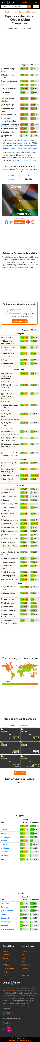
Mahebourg (5, 922)
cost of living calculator (11, 990)
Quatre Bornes (7, 911)
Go (29, 6)
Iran (23, 958)
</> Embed (19, 222)
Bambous (4, 925)
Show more (20, 773)
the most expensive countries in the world (21, 148)
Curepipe (4, 907)
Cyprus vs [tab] (13, 725)
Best (37, 2)
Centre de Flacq (7, 929)
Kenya (24, 972)
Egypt (24, 961)
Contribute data (19, 321)
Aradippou (5, 848)
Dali (2, 859)
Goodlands (5, 918)
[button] (6, 222)
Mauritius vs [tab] (25, 725)
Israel (24, 955)
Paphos (4, 841)
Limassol (4, 826)
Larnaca (4, 829)
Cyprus (22, 12)
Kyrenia (4, 844)
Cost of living (27, 2)
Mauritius (31, 12)
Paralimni (4, 855)
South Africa (26, 965)
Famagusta (5, 837)
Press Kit (6, 1023)
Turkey (24, 951)
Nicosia (4, 833)
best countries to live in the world (25, 160)
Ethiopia (25, 968)
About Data (13, 1041)
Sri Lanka (25, 975)
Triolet (3, 914)
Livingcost (29, 28)
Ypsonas (4, 852)
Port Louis (5, 903)
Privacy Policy (25, 1041)
